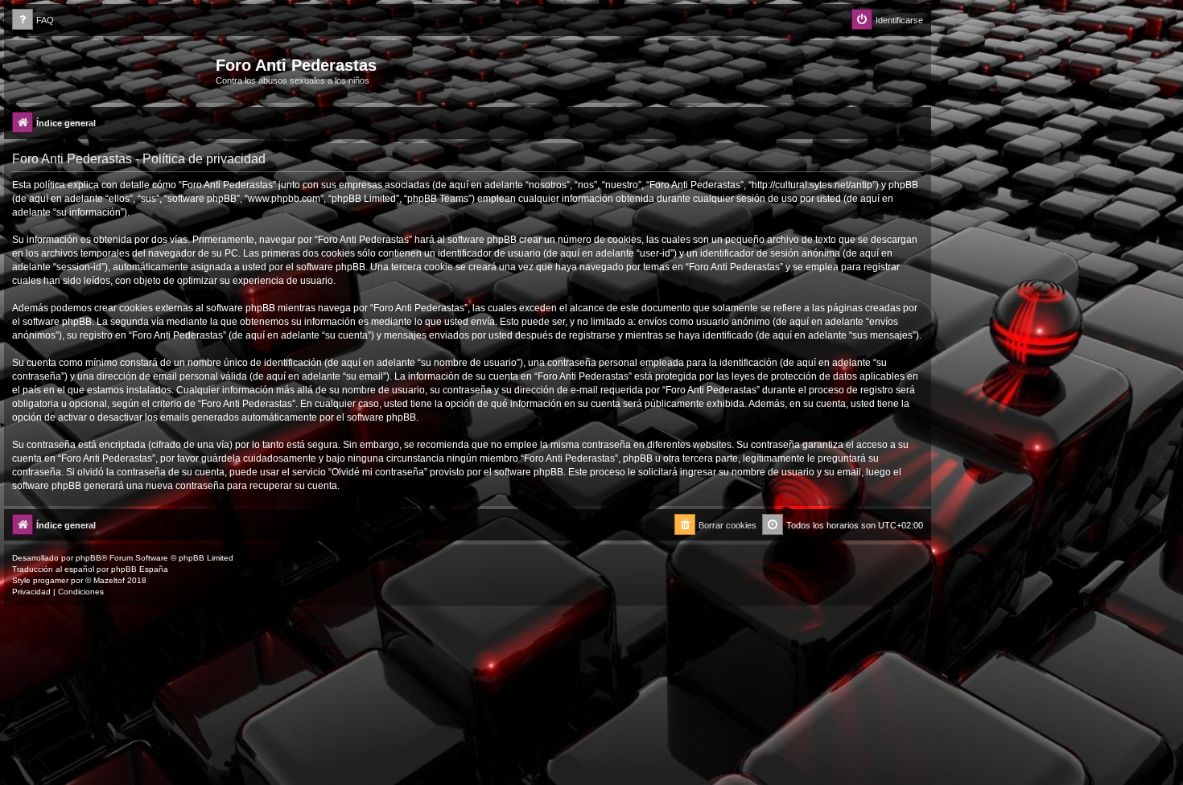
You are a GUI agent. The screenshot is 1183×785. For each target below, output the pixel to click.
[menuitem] (33, 20)
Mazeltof (109, 580)
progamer (50, 580)
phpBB (88, 557)
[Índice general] (112, 70)
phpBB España (139, 569)
